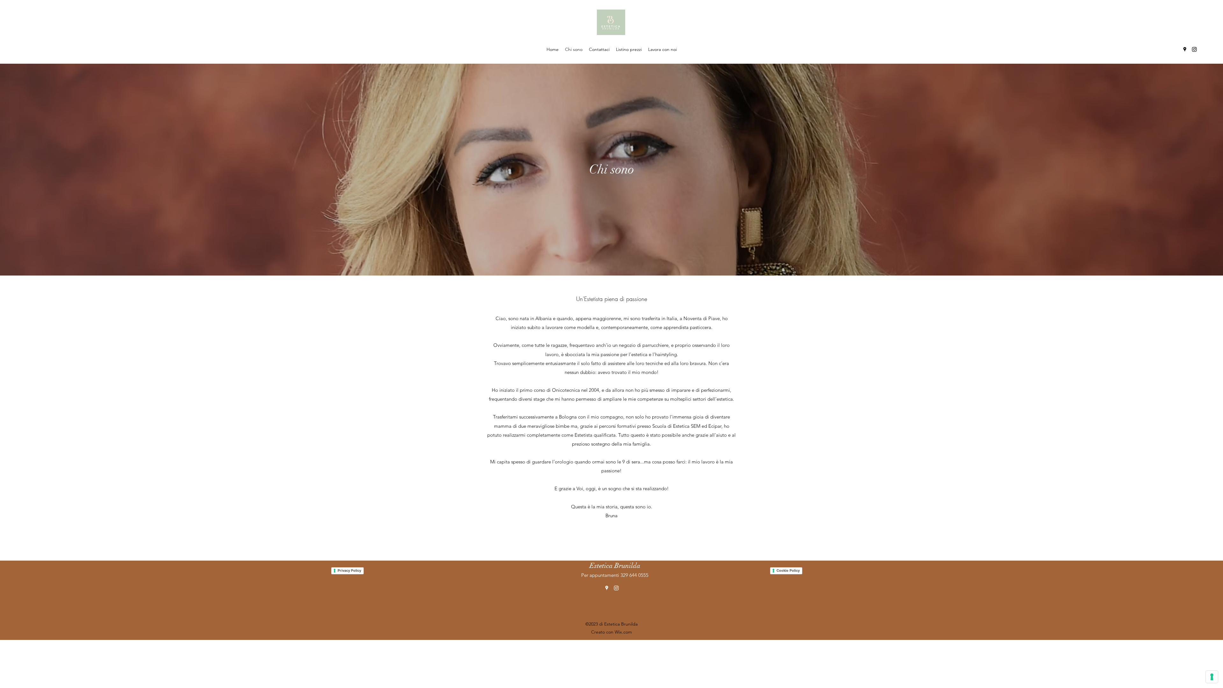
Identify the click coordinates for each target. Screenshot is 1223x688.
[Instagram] (1194, 49)
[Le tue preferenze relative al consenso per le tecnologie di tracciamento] (1212, 677)
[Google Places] (1185, 49)
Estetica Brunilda (615, 565)
